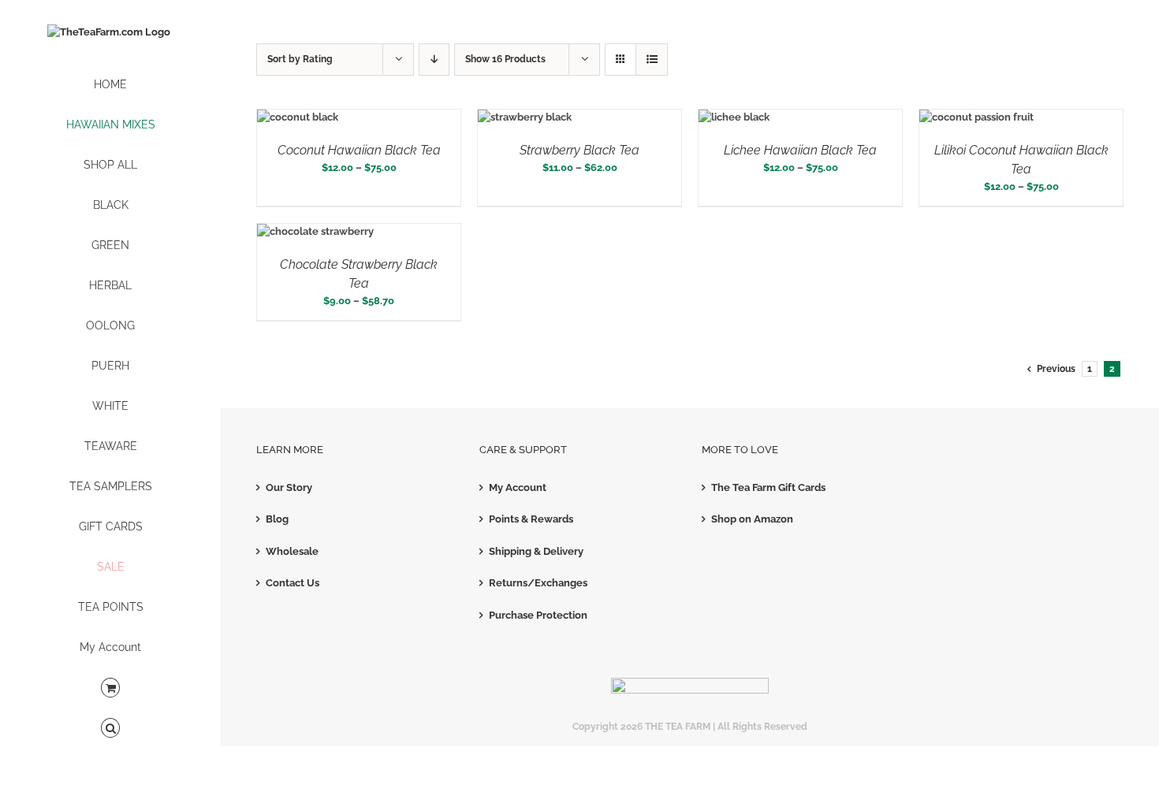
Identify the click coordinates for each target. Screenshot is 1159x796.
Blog (277, 519)
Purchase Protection (538, 615)
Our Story (289, 487)
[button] (110, 729)
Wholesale (292, 551)
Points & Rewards (531, 519)
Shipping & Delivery (536, 551)
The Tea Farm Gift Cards (768, 487)
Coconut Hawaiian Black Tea (359, 150)
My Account (517, 487)
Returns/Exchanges (538, 583)
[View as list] (651, 59)
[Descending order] (434, 59)
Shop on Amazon (752, 519)
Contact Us (292, 583)
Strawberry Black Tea (579, 150)
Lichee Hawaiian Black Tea (800, 150)
